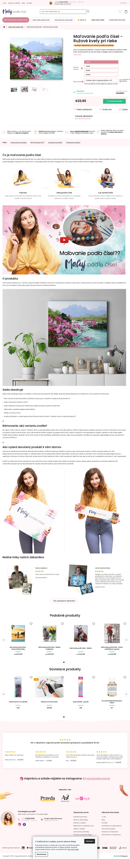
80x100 (88, 75)
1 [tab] (64, 662)
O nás (4, 3)
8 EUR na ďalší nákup (80, 820)
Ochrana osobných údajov (82, 835)
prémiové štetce (50, 131)
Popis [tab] (5, 142)
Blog (23, 3)
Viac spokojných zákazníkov (64, 601)
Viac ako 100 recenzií (83, 118)
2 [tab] (66, 662)
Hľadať (88, 11)
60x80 (88, 70)
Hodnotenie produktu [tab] (19, 142)
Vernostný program (108, 829)
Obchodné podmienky (81, 832)
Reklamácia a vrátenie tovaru (83, 826)
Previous (4, 640)
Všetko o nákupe (79, 829)
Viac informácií (73, 849)
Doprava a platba (14, 3)
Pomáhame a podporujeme (111, 826)
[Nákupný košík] (126, 11)
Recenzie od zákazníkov (110, 832)
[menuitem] (15, 20)
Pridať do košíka (115, 101)
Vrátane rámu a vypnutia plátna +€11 (99, 80)
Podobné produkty (73, 142)
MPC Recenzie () (37, 142)
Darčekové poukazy (80, 817)
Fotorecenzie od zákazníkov (111, 835)
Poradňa (105, 823)
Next (122, 580)
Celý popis (77, 54)
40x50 (88, 66)
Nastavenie (41, 854)
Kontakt (29, 3)
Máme (79, 131)
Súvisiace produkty (55, 142)
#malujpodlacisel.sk (96, 778)
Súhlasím (90, 841)
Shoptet (125, 856)
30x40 (88, 62)
